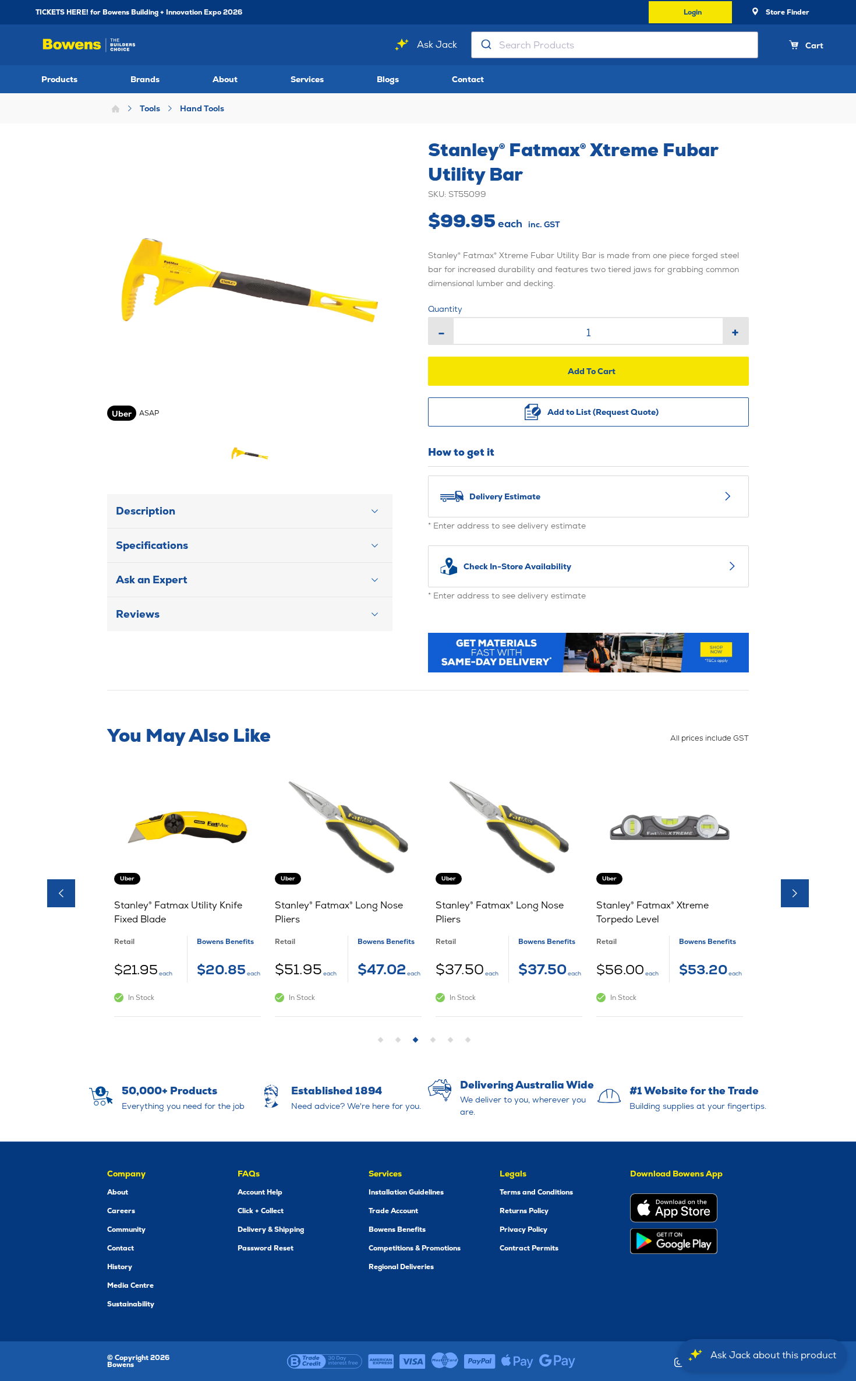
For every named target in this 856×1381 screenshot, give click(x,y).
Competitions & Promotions (415, 1248)
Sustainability (130, 1304)
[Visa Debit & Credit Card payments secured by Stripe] (412, 1361)
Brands (145, 79)
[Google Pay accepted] (557, 1361)
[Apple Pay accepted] (517, 1361)
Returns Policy (524, 1211)
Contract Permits (529, 1248)
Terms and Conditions (536, 1192)
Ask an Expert (152, 579)
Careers (121, 1211)
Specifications (152, 545)
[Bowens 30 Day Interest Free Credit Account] (324, 1361)
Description (145, 510)
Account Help (260, 1192)
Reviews (138, 614)
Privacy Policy (523, 1229)
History (119, 1266)
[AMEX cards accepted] (381, 1361)
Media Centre (130, 1285)
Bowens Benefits (397, 1229)
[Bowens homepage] (89, 45)
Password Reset (265, 1248)
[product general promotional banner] (588, 652)
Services (307, 79)
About (225, 79)
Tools (150, 108)
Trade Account (393, 1211)
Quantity (445, 309)
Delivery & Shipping (271, 1229)
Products (59, 79)
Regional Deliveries (401, 1266)
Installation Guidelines (406, 1192)
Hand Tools (202, 108)
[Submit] (485, 45)
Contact (468, 79)
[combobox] (614, 44)
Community (126, 1229)
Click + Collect (261, 1211)
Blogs (388, 79)
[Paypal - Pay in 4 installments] (480, 1361)
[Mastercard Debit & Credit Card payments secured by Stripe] (444, 1361)
